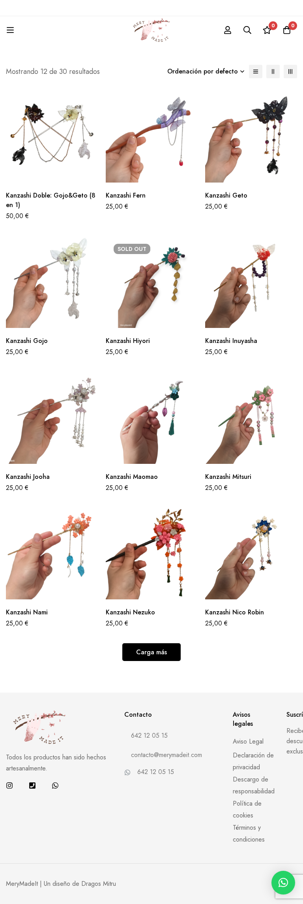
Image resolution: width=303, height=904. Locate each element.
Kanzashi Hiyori (128, 340)
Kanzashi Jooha (28, 476)
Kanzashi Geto (226, 195)
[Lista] (255, 71)
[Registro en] (228, 30)
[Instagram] (9, 785)
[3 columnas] (290, 71)
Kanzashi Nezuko (130, 612)
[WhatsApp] (55, 785)
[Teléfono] (32, 785)
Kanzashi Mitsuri (228, 476)
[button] (283, 883)
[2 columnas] (273, 71)
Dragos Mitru (98, 883)
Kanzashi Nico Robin (234, 612)
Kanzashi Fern (126, 195)
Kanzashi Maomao (132, 476)
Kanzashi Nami (27, 612)
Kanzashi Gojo (27, 340)
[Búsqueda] (247, 30)
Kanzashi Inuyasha (231, 340)
